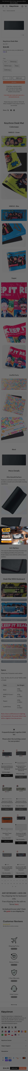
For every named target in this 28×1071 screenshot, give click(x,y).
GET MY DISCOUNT (6, 541)
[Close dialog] (27, 527)
